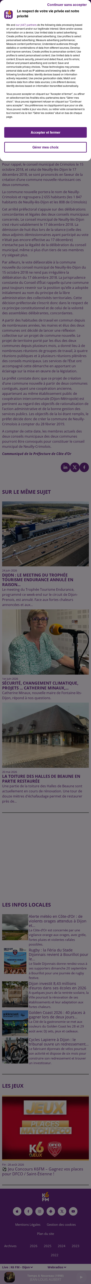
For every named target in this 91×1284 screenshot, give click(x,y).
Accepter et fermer (45, 132)
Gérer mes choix (45, 147)
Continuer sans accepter (67, 4)
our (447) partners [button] (26, 24)
